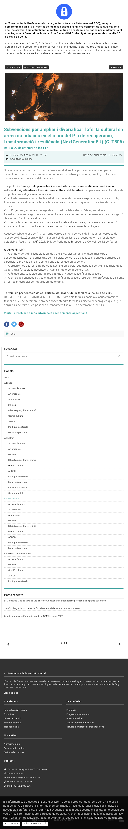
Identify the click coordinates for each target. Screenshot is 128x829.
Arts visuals (14, 394)
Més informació (35, 67)
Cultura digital (15, 493)
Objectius (9, 714)
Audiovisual (14, 399)
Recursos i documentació (17, 553)
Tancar (116, 67)
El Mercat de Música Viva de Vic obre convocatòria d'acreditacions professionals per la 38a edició (55, 600)
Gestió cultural (16, 416)
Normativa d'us (12, 744)
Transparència (11, 727)
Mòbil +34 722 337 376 (18, 786)
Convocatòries (11, 498)
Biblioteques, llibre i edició (22, 410)
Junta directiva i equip (15, 710)
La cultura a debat (17, 487)
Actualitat (9, 438)
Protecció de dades (14, 748)
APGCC (12, 421)
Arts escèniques (16, 388)
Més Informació (35, 823)
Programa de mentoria (78, 714)
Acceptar (12, 823)
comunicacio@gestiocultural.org (24, 777)
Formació (71, 710)
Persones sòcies (12, 722)
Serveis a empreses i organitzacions (85, 727)
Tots (6, 377)
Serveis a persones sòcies (80, 722)
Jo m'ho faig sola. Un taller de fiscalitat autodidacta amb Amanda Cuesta (42, 608)
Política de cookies (14, 752)
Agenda (8, 383)
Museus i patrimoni (18, 432)
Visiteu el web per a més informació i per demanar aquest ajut (45, 313)
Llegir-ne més (11, 693)
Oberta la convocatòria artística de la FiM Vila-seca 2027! (33, 616)
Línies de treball (12, 718)
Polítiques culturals (18, 427)
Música (12, 405)
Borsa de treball (74, 718)
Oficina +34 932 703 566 (19, 781)
